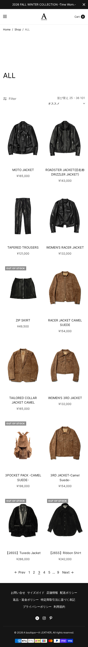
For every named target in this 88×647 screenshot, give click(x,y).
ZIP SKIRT (23, 320)
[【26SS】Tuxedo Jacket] (23, 521)
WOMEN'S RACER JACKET (65, 247)
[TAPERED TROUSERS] (23, 215)
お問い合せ (18, 592)
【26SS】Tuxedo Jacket (23, 553)
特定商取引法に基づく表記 (58, 599)
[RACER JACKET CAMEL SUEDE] (65, 288)
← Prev (19, 572)
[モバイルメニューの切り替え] (7, 16)
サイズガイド (35, 592)
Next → (68, 572)
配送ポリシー (68, 592)
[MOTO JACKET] (23, 138)
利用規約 (59, 606)
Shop (18, 29)
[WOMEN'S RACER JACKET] (65, 215)
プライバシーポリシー (37, 606)
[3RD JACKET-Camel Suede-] (65, 443)
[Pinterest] (51, 618)
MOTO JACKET (23, 170)
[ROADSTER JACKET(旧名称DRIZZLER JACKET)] (65, 138)
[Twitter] (37, 618)
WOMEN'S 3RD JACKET (65, 398)
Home (7, 29)
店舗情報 (52, 592)
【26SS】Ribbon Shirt (65, 553)
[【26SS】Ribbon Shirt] (65, 521)
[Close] (84, 4)
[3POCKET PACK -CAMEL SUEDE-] (23, 443)
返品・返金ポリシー (26, 599)
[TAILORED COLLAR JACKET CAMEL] (23, 366)
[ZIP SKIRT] (23, 288)
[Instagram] (44, 618)
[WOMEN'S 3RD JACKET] (65, 366)
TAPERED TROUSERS (23, 247)
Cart (77, 16)
